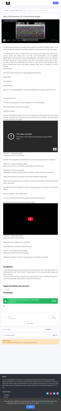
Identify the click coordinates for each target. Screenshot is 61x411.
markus (8, 40)
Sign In (55, 2)
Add (11, 317)
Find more (48, 329)
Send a (54, 317)
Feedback (6, 395)
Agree (30, 407)
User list (6, 397)
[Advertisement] (30, 357)
